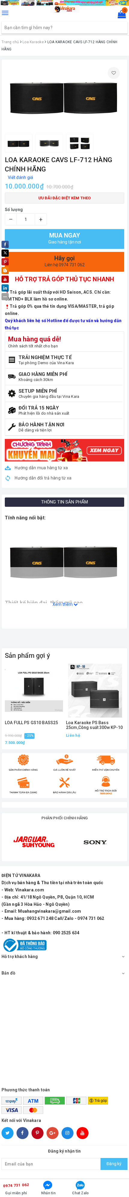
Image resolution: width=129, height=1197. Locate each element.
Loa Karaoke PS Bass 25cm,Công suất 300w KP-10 (94, 725)
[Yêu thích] (114, 73)
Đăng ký (114, 1163)
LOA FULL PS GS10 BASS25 (31, 723)
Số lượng (14, 209)
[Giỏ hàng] (120, 15)
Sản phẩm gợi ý (27, 655)
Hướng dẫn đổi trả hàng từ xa (42, 478)
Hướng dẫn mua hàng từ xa (41, 467)
